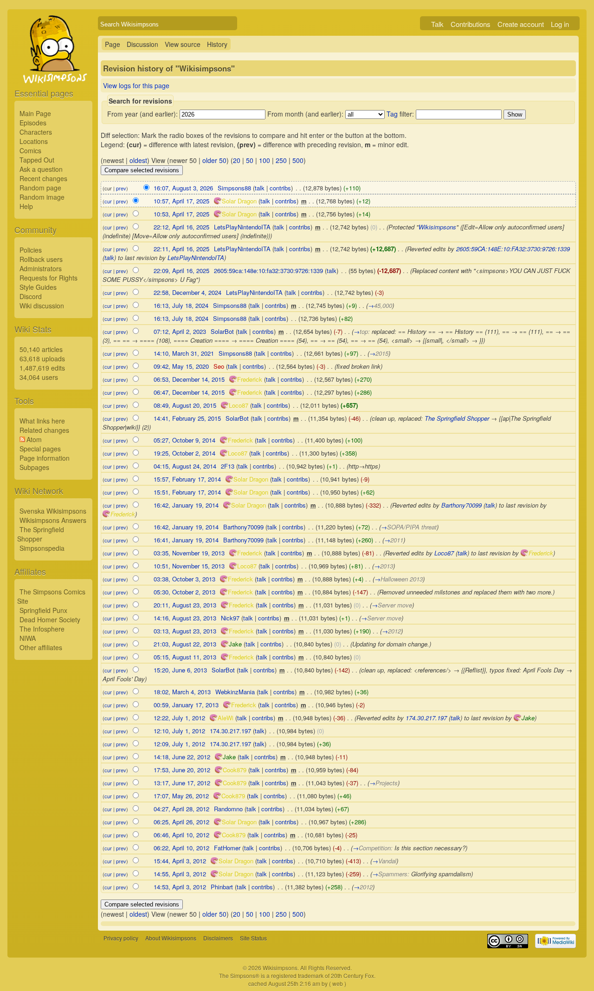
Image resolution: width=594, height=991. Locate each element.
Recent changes (43, 178)
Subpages (34, 467)
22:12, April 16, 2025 (181, 226)
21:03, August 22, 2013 (185, 643)
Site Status (253, 938)
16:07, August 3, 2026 (183, 187)
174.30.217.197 (426, 717)
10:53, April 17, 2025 (181, 213)
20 (236, 160)
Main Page (35, 113)
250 (281, 160)
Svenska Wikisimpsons (52, 510)
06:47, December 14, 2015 (189, 392)
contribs (280, 187)
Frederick (122, 513)
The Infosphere (42, 628)
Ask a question (41, 169)
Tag (392, 113)
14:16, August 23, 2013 (185, 617)
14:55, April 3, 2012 (180, 873)
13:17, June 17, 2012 (182, 782)
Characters (35, 132)
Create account (520, 24)
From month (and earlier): (305, 113)
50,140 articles (41, 349)
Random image (42, 197)
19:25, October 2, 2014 (184, 453)
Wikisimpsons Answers (52, 520)
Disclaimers (218, 938)
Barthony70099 (461, 505)
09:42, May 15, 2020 (181, 366)
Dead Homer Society (49, 619)
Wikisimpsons (437, 226)
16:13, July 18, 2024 (181, 305)
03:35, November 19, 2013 (189, 552)
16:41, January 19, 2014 (186, 539)
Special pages (40, 448)
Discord (30, 296)
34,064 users (38, 377)
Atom (34, 439)
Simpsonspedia (42, 548)
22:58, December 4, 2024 (187, 292)
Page (112, 44)
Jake (528, 717)
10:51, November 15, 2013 (189, 565)
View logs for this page (136, 85)
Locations (33, 141)
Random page (40, 187)
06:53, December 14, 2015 (189, 379)
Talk (437, 24)
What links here (42, 420)
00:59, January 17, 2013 (186, 704)
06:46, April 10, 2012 (181, 834)
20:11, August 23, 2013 (185, 604)
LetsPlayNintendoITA (196, 257)
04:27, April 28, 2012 (181, 808)
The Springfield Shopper (40, 534)
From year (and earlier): (142, 113)
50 (249, 160)
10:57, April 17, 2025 (181, 200)
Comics (30, 150)
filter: (400, 113)
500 (297, 160)
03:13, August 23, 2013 (185, 630)
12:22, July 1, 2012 (179, 717)
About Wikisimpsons (170, 938)
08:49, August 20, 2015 (185, 405)
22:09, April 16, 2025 (181, 270)
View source (182, 44)
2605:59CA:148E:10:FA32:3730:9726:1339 (513, 248)
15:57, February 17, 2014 (187, 479)
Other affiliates (40, 647)
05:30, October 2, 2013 (184, 591)
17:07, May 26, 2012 (181, 795)
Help (26, 206)
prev (121, 188)
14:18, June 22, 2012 (182, 756)
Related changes (44, 430)
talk (260, 187)
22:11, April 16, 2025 (181, 248)
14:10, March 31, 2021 (184, 353)
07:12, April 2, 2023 (180, 331)
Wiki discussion (41, 305)
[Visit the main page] (53, 70)
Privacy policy (120, 938)
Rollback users (41, 259)
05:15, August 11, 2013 (185, 656)
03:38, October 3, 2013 (184, 578)
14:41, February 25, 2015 (187, 418)
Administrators (40, 268)
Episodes (32, 122)
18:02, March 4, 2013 (182, 691)
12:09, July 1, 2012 (179, 743)
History (217, 44)
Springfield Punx (43, 610)
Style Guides (38, 287)
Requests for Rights (48, 277)
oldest (138, 160)
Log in (560, 24)
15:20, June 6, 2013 (180, 669)
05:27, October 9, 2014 (184, 440)
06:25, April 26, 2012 (181, 821)
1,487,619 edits (42, 367)
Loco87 (444, 552)
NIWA (27, 638)
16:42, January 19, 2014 (186, 505)
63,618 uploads (42, 358)
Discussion (142, 44)
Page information (44, 458)
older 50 (214, 160)
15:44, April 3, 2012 (180, 860)
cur (108, 201)
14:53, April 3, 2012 (180, 886)
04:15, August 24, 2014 (185, 466)
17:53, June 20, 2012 (182, 769)
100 (264, 160)
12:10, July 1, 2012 (179, 730)
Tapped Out (36, 159)
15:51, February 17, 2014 (187, 492)
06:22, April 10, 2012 (181, 847)
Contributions (471, 24)
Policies (30, 249)
